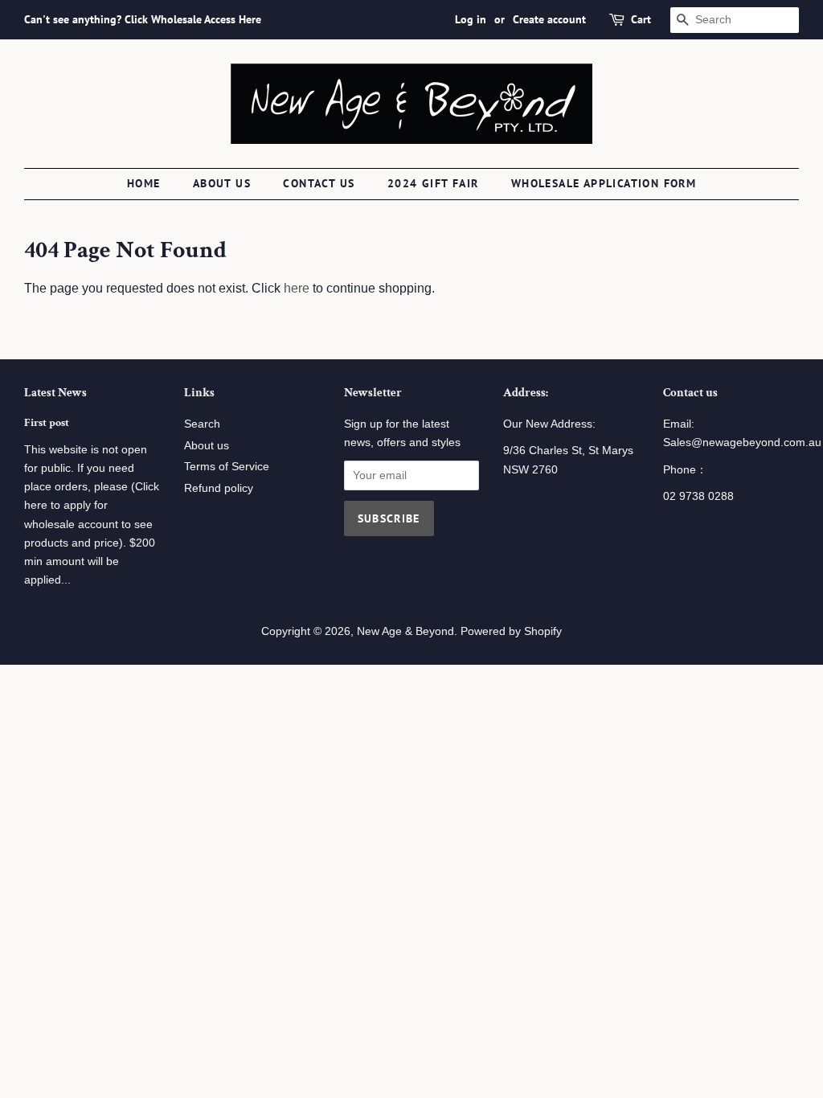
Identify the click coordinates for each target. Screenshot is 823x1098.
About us (222, 183)
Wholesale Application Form (603, 183)
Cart (641, 19)
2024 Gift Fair (433, 183)
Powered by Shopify (511, 631)
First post (46, 423)
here (296, 288)
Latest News (55, 392)
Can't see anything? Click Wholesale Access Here (142, 19)
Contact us (318, 183)
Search (202, 424)
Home (144, 183)
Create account (549, 19)
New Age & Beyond (405, 631)
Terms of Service (226, 467)
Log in (470, 19)
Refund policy (218, 488)
